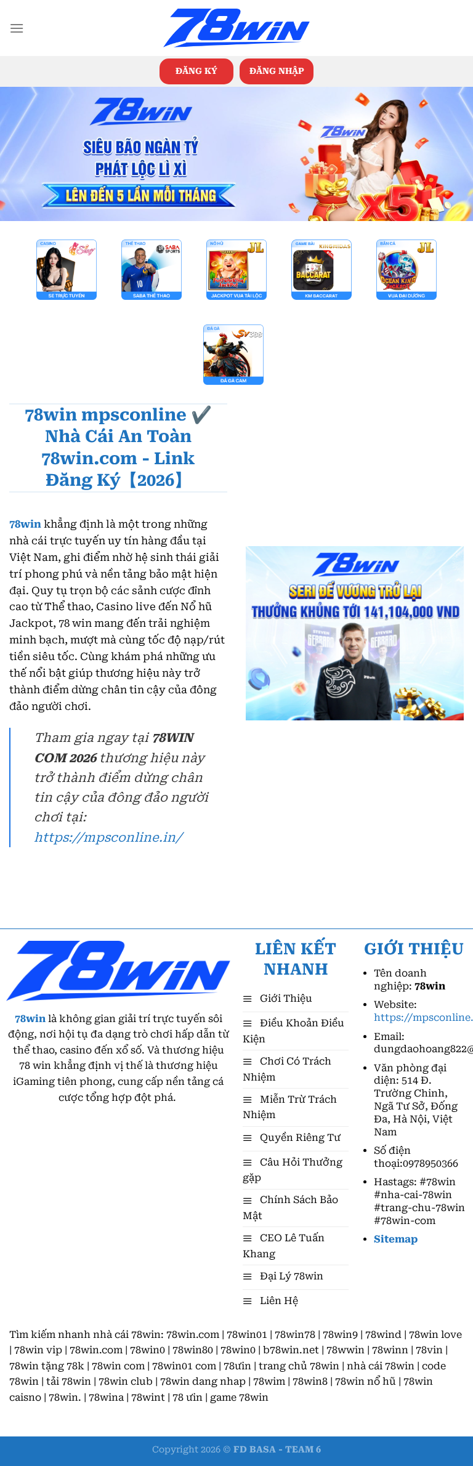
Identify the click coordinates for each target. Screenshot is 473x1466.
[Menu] (16, 28)
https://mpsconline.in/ (108, 837)
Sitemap (396, 1239)
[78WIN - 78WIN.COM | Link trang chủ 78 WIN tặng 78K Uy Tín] (236, 28)
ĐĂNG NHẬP (276, 71)
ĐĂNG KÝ (196, 71)
